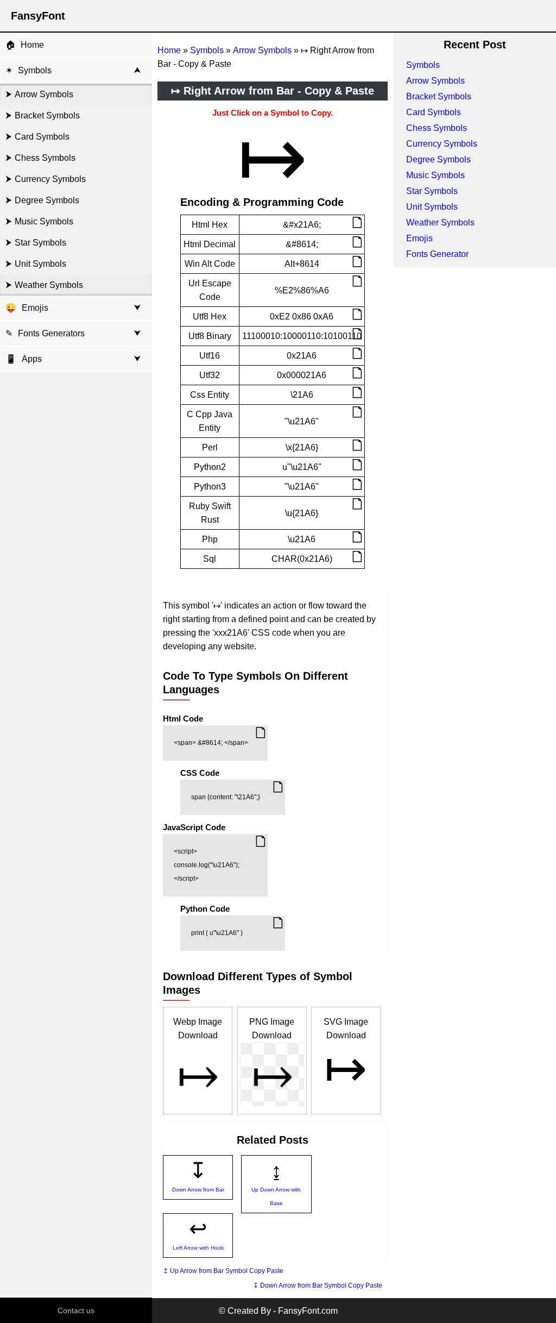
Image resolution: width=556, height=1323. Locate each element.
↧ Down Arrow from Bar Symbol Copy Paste (317, 1285)
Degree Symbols (47, 200)
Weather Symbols (49, 285)
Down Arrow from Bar (198, 1190)
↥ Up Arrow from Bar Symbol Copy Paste (223, 1271)
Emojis (35, 307)
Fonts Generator (437, 254)
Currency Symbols (50, 179)
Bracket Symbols (47, 115)
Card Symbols (42, 136)
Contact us (76, 1310)
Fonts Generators (51, 333)
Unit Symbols (40, 263)
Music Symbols (44, 221)
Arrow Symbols (44, 94)
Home (32, 44)
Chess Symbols (45, 157)
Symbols (35, 70)
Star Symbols (40, 242)
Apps (23, 358)
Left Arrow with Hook (198, 1248)
